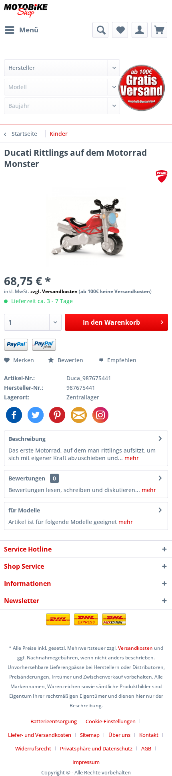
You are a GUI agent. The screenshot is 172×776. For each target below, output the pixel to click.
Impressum (86, 762)
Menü (28, 29)
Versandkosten (135, 648)
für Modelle (24, 510)
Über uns (119, 734)
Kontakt (148, 734)
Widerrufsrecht (33, 748)
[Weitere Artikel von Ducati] (161, 176)
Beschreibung (27, 439)
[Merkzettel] (120, 30)
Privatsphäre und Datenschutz (96, 748)
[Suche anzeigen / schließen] (100, 30)
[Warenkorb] (159, 30)
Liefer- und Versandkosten (39, 734)
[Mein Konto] (140, 30)
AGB (146, 748)
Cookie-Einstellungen (111, 721)
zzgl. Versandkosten (54, 291)
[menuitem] (21, 30)
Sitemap (90, 734)
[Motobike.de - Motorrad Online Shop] (26, 11)
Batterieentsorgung (53, 721)
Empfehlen (121, 360)
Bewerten (70, 360)
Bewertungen (26, 478)
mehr (131, 458)
